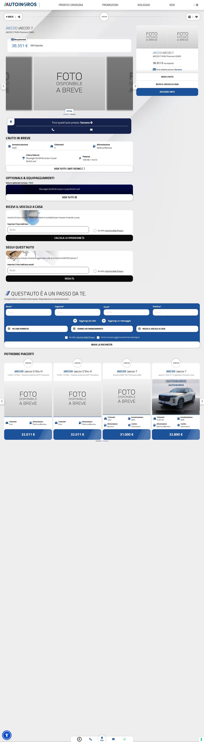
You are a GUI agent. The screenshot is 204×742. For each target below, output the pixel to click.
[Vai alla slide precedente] (66, 114)
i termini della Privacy (114, 230)
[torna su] (79, 739)
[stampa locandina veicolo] (189, 16)
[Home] (21, 5)
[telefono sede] (53, 130)
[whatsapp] (124, 739)
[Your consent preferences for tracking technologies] (201, 739)
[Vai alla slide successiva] (73, 114)
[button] (7, 735)
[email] (113, 739)
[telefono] (90, 739)
